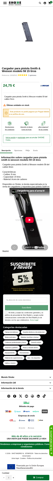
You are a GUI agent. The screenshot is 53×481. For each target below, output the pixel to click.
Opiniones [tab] (18, 150)
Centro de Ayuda (26, 129)
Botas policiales (10, 337)
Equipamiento (10, 353)
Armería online (36, 342)
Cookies (23, 458)
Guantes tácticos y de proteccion (34, 332)
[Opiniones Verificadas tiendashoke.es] (26, 403)
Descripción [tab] (6, 150)
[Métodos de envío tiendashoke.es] (13, 421)
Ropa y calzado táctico (30, 347)
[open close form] (51, 440)
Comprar (38, 477)
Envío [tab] (35, 150)
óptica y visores (10, 363)
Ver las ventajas (43, 129)
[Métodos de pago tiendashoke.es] (8, 412)
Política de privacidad (34, 458)
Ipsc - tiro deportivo (34, 358)
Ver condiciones (9, 129)
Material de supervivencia (13, 358)
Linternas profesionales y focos (15, 342)
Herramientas (24, 353)
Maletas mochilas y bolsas (30, 337)
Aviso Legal (34, 320)
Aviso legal (15, 458)
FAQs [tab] (28, 150)
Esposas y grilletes (11, 347)
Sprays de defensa (11, 332)
